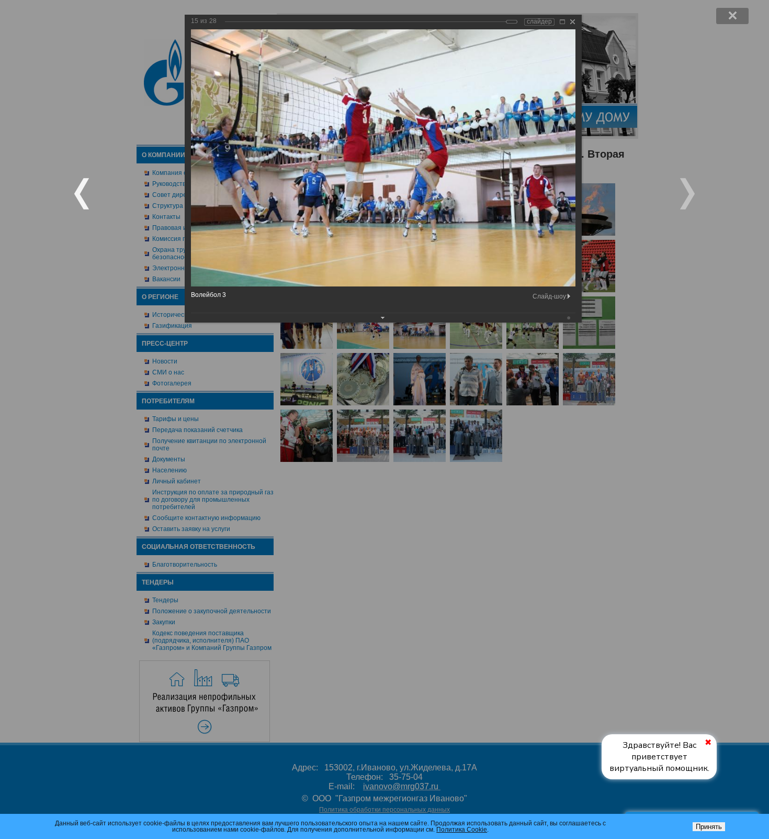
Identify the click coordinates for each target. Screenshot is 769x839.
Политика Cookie (461, 829)
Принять (709, 827)
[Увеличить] (562, 22)
